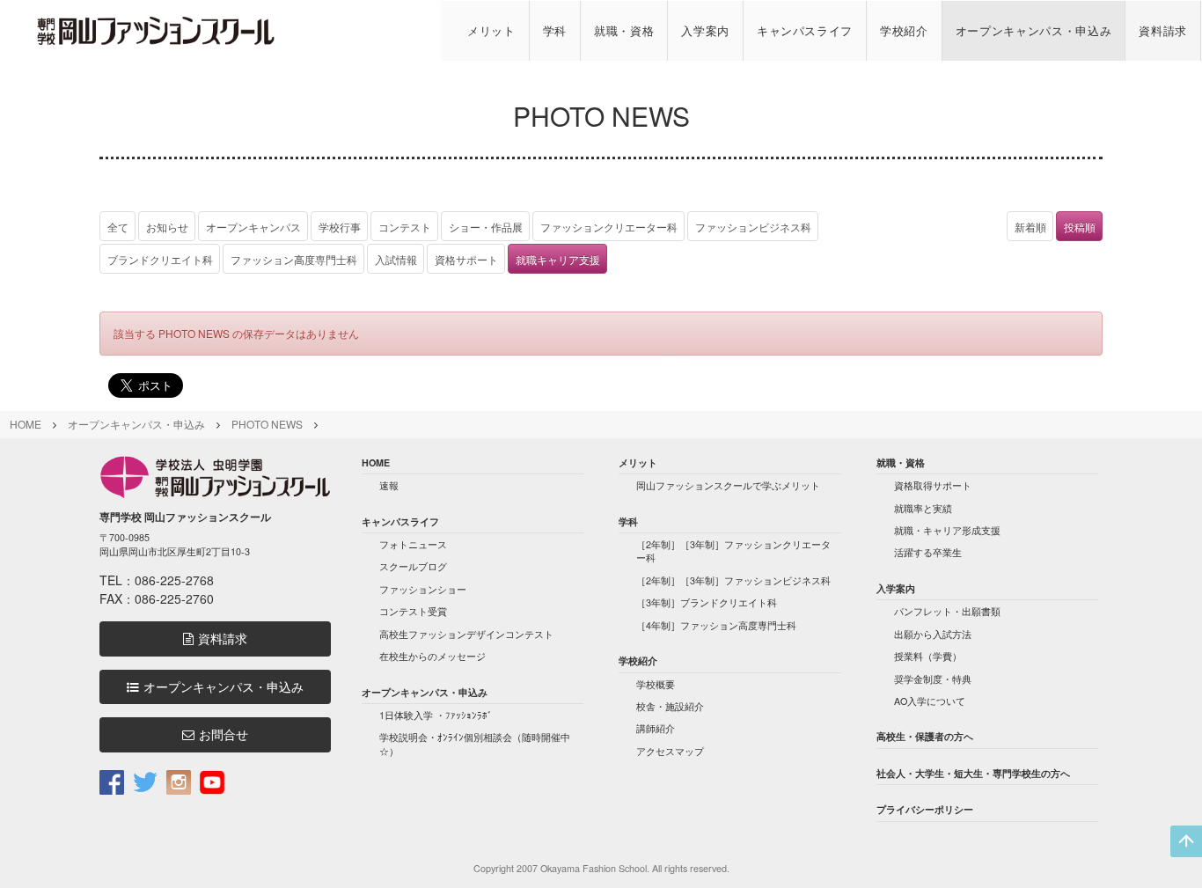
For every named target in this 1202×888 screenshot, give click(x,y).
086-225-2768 (174, 580)
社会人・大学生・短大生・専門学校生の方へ (973, 773)
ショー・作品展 (486, 226)
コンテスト (404, 226)
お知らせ (167, 226)
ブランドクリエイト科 (160, 259)
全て (117, 226)
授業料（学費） (928, 656)
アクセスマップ (670, 751)
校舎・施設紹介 (670, 706)
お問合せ (223, 734)
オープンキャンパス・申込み (1034, 30)
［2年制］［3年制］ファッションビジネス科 (733, 580)
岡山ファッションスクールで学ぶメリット (728, 485)
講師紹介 (655, 728)
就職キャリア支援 (558, 259)
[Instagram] (178, 781)
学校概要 (655, 684)
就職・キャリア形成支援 (947, 530)
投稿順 (1080, 226)
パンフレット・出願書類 (947, 611)
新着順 (1030, 226)
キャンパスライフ (805, 30)
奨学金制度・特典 (932, 679)
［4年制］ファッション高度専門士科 (716, 625)
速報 (389, 485)
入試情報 (396, 259)
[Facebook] (111, 781)
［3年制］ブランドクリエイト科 (706, 602)
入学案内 (705, 30)
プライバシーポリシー (924, 809)
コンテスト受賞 (413, 611)
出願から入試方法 (932, 634)
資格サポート (466, 259)
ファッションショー (422, 589)
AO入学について (929, 701)
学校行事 (340, 226)
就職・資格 (624, 30)
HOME (25, 423)
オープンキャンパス (253, 226)
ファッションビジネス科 (753, 226)
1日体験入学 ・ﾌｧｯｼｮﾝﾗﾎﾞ (436, 715)
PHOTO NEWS (267, 423)
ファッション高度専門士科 (294, 259)
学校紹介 (904, 30)
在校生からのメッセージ (432, 656)
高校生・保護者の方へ (924, 736)
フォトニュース (413, 544)
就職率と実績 (923, 508)
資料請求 (1163, 30)
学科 (555, 30)
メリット (491, 30)
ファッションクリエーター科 (609, 226)
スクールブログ (413, 566)
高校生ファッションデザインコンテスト (466, 634)
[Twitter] (145, 781)
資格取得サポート (932, 485)
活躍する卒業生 (928, 552)
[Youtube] (212, 781)
